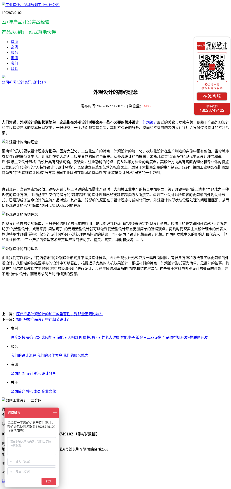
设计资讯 (24, 82)
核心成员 (33, 391)
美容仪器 (33, 337)
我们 (14, 63)
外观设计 (150, 122)
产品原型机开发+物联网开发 (185, 337)
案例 (14, 47)
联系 (14, 69)
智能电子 (127, 337)
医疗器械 (18, 337)
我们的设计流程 (23, 355)
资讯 (14, 58)
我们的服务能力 (75, 355)
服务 (14, 52)
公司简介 (18, 391)
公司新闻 (9, 82)
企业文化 (49, 391)
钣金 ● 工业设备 (149, 337)
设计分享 (39, 82)
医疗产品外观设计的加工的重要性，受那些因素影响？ (59, 314)
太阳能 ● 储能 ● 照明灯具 (62, 337)
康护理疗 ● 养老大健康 (101, 337)
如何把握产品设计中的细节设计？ (43, 319)
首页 (14, 42)
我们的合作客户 (49, 355)
